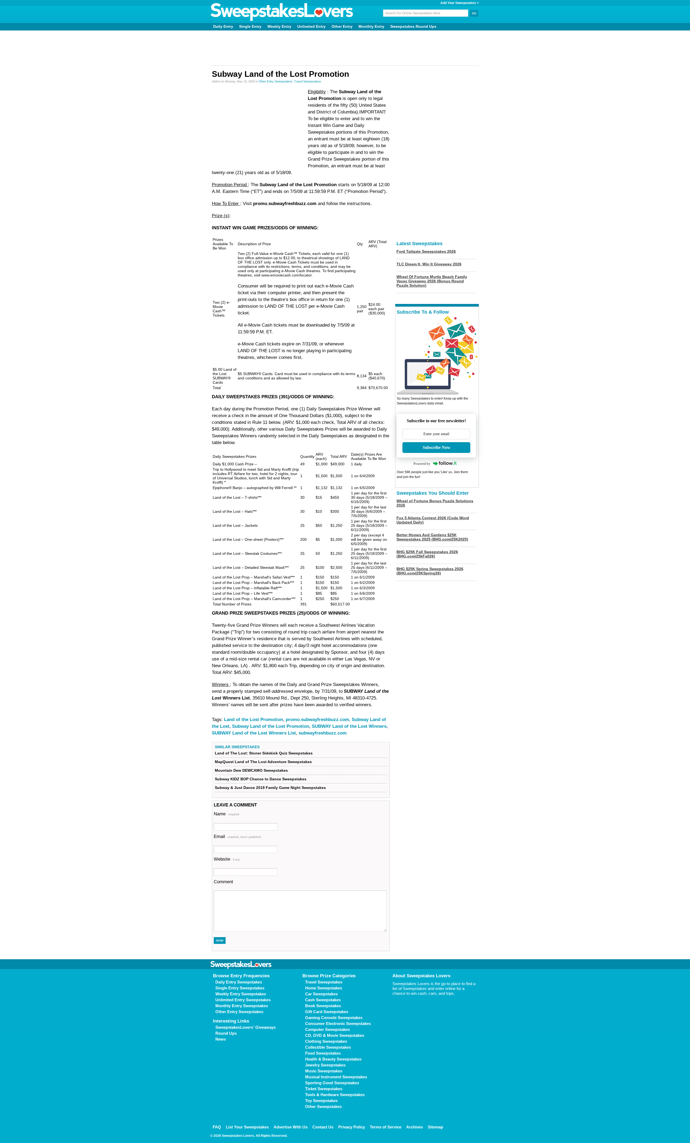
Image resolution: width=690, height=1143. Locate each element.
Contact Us (322, 1127)
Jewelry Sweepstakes (325, 1065)
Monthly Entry (371, 26)
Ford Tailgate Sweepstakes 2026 (426, 251)
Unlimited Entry (311, 26)
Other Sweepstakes (323, 1106)
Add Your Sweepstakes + (459, 3)
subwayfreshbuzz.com (323, 733)
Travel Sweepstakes (307, 81)
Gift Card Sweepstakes (326, 1011)
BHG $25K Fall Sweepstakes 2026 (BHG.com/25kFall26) (427, 554)
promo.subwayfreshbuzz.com (317, 719)
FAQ (217, 1127)
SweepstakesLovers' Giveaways (245, 1027)
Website (227, 859)
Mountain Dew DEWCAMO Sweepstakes (251, 770)
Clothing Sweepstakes (326, 1041)
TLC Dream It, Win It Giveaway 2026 (428, 264)
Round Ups (226, 1033)
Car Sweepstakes (321, 994)
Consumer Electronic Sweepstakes (338, 1023)
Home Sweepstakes (323, 988)
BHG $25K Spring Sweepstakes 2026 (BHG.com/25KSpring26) (429, 571)
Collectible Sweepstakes (328, 1047)
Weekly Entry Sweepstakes (240, 994)
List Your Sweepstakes (247, 1127)
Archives (414, 1127)
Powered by (421, 464)
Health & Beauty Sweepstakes (333, 1059)
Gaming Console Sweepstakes (334, 1017)
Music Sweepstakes (323, 1071)
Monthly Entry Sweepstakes (241, 1005)
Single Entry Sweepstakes (239, 988)
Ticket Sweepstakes (323, 1088)
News (220, 1039)
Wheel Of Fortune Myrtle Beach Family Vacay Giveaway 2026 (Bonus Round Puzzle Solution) (431, 281)
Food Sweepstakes (323, 1053)
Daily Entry (223, 26)
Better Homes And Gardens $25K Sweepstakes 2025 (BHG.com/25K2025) (432, 537)
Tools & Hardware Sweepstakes (335, 1094)
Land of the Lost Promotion (253, 719)
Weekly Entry (279, 26)
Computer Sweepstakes (327, 1029)
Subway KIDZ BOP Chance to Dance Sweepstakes (260, 779)
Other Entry (342, 26)
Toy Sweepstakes (321, 1100)
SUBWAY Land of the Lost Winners (349, 726)
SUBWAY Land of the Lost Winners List (254, 733)
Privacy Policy (351, 1127)
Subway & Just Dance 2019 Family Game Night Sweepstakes (270, 787)
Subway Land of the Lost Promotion (270, 726)
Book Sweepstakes (323, 1005)
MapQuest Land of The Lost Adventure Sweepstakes (263, 762)
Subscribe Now (436, 447)
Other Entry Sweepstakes (275, 81)
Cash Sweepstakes (323, 999)
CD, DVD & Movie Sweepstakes (334, 1035)
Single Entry (250, 26)
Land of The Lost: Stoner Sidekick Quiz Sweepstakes (264, 753)
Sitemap (435, 1127)
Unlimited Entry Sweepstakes (243, 999)
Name (226, 813)
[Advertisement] (345, 48)
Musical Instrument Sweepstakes (336, 1077)
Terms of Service (385, 1127)
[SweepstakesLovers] (282, 12)
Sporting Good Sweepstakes (332, 1082)
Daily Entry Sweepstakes (238, 982)
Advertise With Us (291, 1127)
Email (237, 836)
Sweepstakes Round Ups (413, 26)
